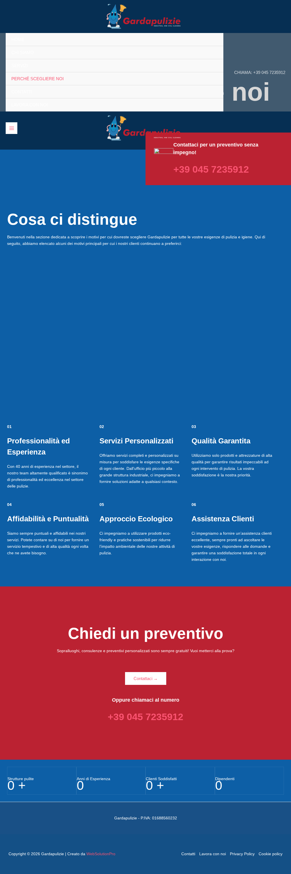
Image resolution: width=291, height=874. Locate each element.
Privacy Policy (242, 854)
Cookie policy (270, 854)
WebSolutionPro (100, 854)
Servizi (19, 65)
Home (17, 39)
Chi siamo (22, 52)
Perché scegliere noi (37, 78)
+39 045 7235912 (269, 72)
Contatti (21, 91)
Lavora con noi (29, 104)
